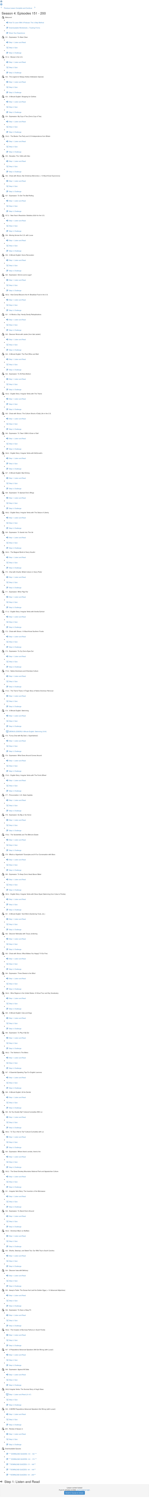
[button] (1, 2)
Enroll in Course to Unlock (74, 1493)
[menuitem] (1, 5)
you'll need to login (83, 1490)
